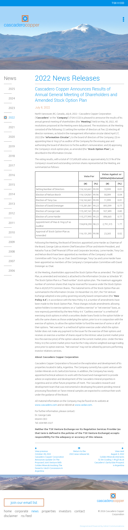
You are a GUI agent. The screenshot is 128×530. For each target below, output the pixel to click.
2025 (12, 88)
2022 (12, 117)
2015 (12, 184)
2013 (12, 203)
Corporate (21, 511)
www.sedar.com (83, 404)
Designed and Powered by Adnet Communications (102, 526)
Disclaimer (11, 516)
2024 (12, 98)
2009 (12, 241)
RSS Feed (26, 516)
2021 (12, 127)
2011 (12, 222)
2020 (12, 136)
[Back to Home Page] (21, 21)
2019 (12, 146)
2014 (12, 194)
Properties (49, 511)
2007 (12, 261)
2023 (12, 107)
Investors (65, 511)
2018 (12, 155)
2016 (12, 175)
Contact (79, 511)
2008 (12, 251)
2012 (12, 213)
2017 (12, 165)
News (35, 511)
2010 (12, 232)
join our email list (24, 502)
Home (8, 511)
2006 (12, 270)
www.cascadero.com (46, 404)
